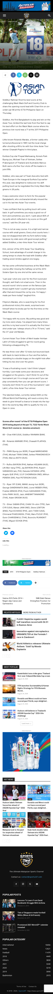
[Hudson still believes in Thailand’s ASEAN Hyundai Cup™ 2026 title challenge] (9, 713)
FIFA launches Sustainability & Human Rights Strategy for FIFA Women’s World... (33, 688)
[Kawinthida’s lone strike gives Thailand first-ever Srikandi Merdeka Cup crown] (9, 676)
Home (3, 21)
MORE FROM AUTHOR (32, 612)
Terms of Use (21, 986)
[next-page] (8, 655)
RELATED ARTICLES (12, 612)
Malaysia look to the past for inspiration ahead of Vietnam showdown (13, 832)
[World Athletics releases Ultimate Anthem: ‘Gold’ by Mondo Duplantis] (9, 646)
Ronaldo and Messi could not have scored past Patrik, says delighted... (38, 805)
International (12, 21)
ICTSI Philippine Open (23, 572)
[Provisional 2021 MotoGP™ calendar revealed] (9, 928)
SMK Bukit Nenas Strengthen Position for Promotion (40, 601)
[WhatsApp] (25, 75)
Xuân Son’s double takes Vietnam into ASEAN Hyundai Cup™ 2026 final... (38, 832)
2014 (11, 572)
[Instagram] (23, 884)
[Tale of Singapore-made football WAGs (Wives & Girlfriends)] (9, 915)
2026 (4, 625)
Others (5, 826)
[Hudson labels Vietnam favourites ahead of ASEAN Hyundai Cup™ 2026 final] (14, 792)
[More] (35, 582)
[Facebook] (13, 75)
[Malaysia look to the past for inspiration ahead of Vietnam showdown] (14, 820)
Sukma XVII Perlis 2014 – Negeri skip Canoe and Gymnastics (13, 601)
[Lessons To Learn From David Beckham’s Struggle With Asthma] (9, 903)
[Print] (36, 75)
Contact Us (33, 986)
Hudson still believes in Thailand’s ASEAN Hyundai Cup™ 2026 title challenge (31, 713)
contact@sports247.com (31, 877)
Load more (25, 723)
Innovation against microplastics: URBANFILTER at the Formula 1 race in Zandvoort (33, 634)
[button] (4, 15)
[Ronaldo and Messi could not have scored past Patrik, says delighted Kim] (9, 701)
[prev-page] (4, 655)
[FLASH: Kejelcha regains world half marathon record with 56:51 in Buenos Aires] (9, 622)
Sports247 (22, 991)
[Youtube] (36, 884)
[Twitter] (19, 75)
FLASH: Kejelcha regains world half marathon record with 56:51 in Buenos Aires (32, 622)
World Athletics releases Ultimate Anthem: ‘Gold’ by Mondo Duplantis (33, 646)
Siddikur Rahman (39, 572)
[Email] (31, 75)
